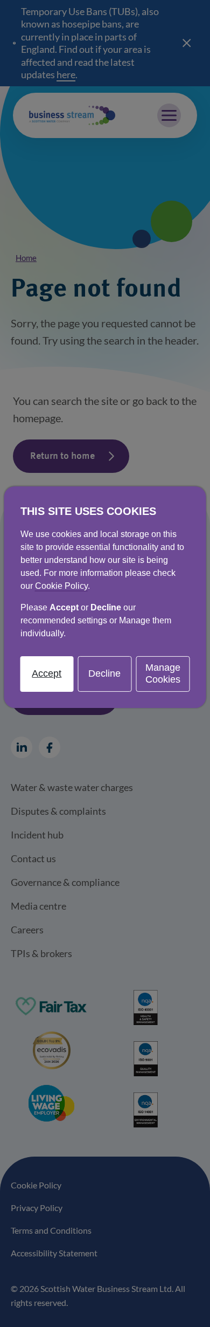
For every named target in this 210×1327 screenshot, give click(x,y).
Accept (46, 673)
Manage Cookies (162, 673)
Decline (104, 673)
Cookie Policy (61, 585)
